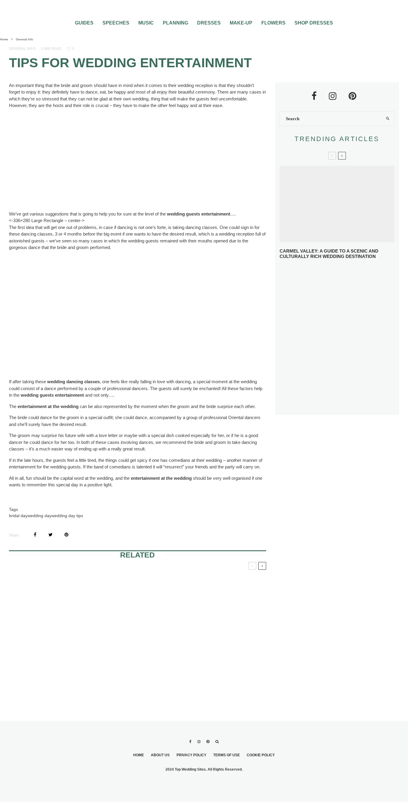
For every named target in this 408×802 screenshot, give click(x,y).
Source (95, 187)
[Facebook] (190, 741)
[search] (387, 118)
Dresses (209, 22)
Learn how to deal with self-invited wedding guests (47, 630)
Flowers (273, 22)
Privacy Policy (191, 755)
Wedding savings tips (137, 580)
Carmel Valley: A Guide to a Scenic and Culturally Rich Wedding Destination (329, 253)
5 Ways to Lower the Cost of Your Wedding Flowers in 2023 (345, 403)
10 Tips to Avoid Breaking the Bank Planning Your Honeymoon (346, 338)
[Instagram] (198, 741)
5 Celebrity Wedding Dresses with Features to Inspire (348, 317)
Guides (84, 22)
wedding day (39, 515)
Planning (175, 22)
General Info (22, 49)
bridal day (18, 515)
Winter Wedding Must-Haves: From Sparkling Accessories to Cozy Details (346, 296)
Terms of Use (226, 755)
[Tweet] (50, 534)
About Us (160, 755)
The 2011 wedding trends (217, 626)
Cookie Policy (261, 755)
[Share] (35, 534)
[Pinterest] (207, 741)
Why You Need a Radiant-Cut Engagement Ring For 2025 (348, 274)
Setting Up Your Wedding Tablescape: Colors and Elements (348, 382)
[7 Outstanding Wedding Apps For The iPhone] (137, 652)
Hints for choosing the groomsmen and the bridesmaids (48, 587)
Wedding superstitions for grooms (220, 587)
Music (146, 22)
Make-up (241, 22)
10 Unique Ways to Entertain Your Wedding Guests (344, 359)
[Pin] (66, 534)
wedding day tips (67, 515)
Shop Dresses (314, 22)
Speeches (115, 22)
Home (138, 755)
